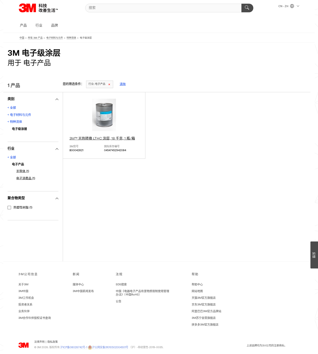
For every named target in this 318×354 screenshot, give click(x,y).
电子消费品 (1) (25, 178)
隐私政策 (52, 342)
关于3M (23, 284)
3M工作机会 (26, 298)
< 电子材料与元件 (19, 115)
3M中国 (23, 291)
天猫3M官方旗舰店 (204, 298)
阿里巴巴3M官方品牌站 (206, 311)
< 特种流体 (15, 122)
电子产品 (96, 84)
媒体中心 (78, 284)
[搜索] (247, 8)
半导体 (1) (22, 171)
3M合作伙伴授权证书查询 (34, 318)
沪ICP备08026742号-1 (73, 347)
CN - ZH (283, 6)
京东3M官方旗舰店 (204, 304)
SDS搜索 (121, 284)
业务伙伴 (24, 311)
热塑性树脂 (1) (22, 207)
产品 (23, 25)
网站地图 (197, 291)
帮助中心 (197, 284)
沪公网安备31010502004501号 (110, 347)
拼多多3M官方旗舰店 (205, 324)
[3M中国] (44, 8)
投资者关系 (25, 304)
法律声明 (39, 342)
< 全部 (12, 108)
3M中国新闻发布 (83, 291)
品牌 (54, 25)
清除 (123, 84)
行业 (38, 25)
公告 (118, 301)
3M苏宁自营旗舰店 (204, 318)
